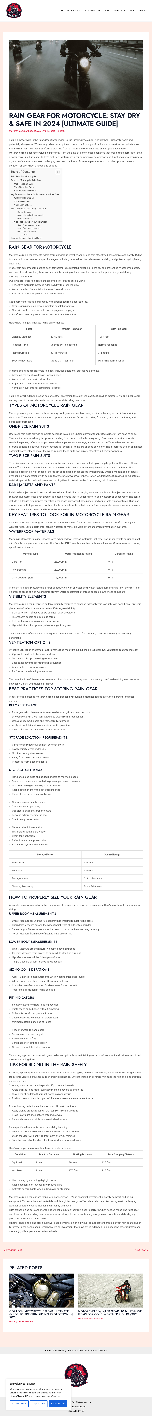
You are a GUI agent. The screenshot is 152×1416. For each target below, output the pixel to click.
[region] (38, 1394)
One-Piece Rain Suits (23, 184)
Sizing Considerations (27, 231)
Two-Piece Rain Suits (24, 187)
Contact (143, 11)
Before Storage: (24, 212)
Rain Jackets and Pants (25, 191)
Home (61, 11)
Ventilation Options (23, 205)
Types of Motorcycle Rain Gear (26, 180)
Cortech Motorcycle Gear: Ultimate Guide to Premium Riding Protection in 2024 (41, 1314)
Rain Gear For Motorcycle (23, 176)
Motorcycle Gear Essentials (97, 11)
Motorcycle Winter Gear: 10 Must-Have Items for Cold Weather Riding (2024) (110, 1313)
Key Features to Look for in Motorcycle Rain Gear (35, 194)
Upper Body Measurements (29, 225)
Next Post (142, 1249)
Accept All (58, 1403)
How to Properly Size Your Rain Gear (29, 222)
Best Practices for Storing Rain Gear (28, 208)
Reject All (38, 1403)
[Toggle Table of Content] (56, 172)
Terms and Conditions (78, 1350)
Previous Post (12, 1249)
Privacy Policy (59, 1350)
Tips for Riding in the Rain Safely (26, 238)
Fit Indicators (23, 234)
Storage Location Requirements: (31, 215)
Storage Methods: (25, 218)
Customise (19, 1403)
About (133, 11)
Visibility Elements (22, 201)
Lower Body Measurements (29, 228)
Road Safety (120, 11)
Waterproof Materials (24, 198)
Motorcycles (73, 11)
